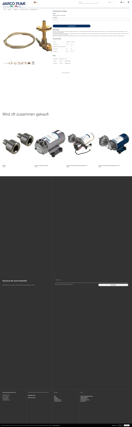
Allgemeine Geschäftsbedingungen (86, 396)
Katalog (55, 397)
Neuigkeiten (56, 398)
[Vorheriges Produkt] (1, 143)
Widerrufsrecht (83, 401)
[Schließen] (130, 425)
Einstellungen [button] (114, 425)
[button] (111, 2)
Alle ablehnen (120, 425)
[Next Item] (50, 35)
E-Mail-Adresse (58, 279)
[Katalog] (76, 397)
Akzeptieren (127, 425)
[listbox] (111, 2)
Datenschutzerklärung (84, 397)
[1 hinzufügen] (58, 22)
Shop (55, 396)
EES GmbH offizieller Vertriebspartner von (12, 6)
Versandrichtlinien (83, 398)
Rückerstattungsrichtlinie (84, 399)
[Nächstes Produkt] (130, 143)
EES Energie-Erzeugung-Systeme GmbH (9, 392)
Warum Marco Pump (57, 399)
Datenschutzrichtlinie (56, 425)
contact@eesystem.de (6, 399)
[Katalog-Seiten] (11, 9)
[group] (66, 145)
